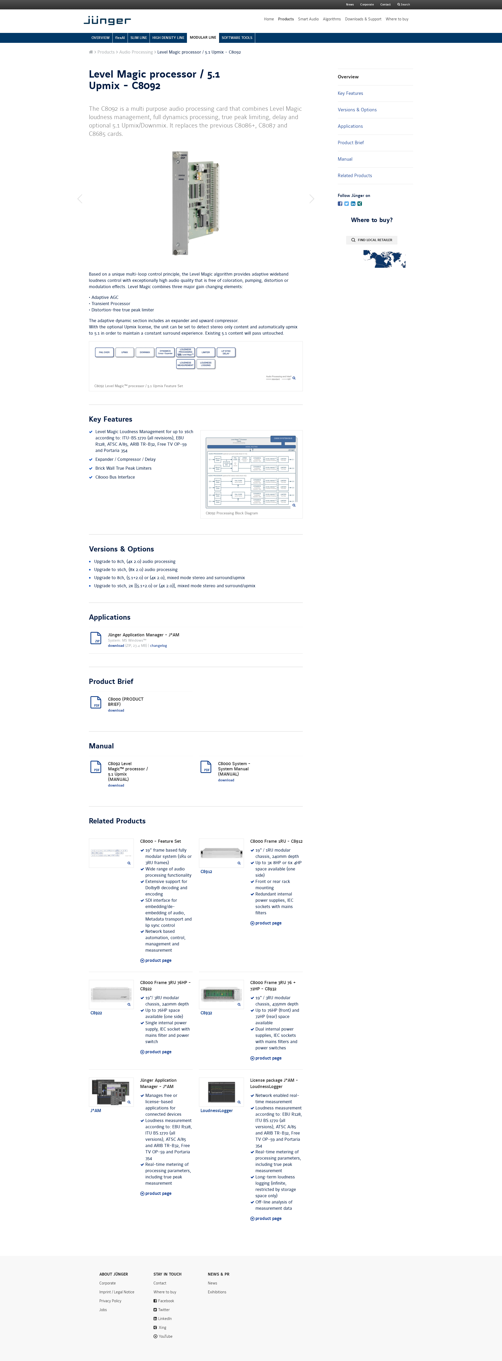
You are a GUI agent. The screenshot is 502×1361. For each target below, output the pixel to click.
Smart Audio (308, 19)
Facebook (166, 1301)
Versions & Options (357, 109)
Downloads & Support (363, 19)
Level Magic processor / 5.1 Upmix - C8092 (154, 80)
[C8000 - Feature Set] (111, 853)
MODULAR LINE (203, 37)
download (116, 645)
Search (405, 4)
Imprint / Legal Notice (116, 1292)
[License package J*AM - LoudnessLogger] (221, 1092)
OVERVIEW (101, 38)
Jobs (103, 1309)
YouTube (166, 1336)
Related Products (355, 175)
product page (158, 960)
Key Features (350, 93)
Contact (385, 4)
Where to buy (397, 19)
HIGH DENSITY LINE (168, 38)
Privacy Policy (110, 1301)
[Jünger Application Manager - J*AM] (111, 1092)
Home (269, 19)
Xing (162, 1327)
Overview (348, 77)
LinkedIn (165, 1318)
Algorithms (332, 19)
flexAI (120, 38)
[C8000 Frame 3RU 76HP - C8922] (111, 994)
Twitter (164, 1309)
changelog (158, 645)
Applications (350, 126)
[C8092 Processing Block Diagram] (251, 472)
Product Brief (351, 142)
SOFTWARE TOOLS (237, 38)
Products (286, 19)
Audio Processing (136, 52)
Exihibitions (217, 1292)
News (350, 4)
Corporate (107, 1283)
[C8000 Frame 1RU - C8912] (221, 853)
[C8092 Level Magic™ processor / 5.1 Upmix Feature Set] (195, 364)
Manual (345, 159)
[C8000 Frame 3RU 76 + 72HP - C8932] (221, 994)
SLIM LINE (138, 38)
